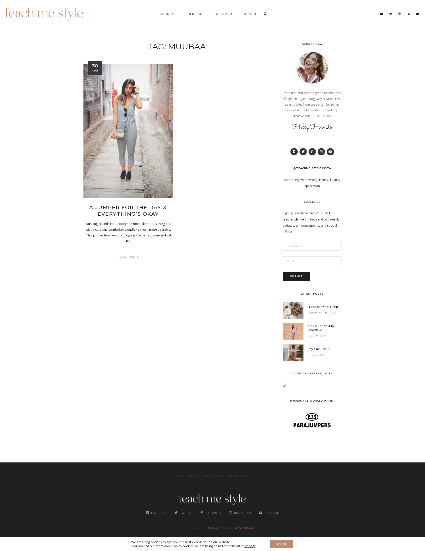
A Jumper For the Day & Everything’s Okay (128, 210)
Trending (194, 13)
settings (249, 546)
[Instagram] (408, 14)
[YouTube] (417, 14)
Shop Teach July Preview (321, 328)
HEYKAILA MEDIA (244, 527)
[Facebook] (381, 14)
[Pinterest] (399, 14)
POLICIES (212, 527)
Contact (249, 13)
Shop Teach (222, 13)
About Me (168, 13)
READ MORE (322, 116)
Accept (281, 544)
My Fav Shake (319, 349)
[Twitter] (390, 14)
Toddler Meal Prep (323, 307)
